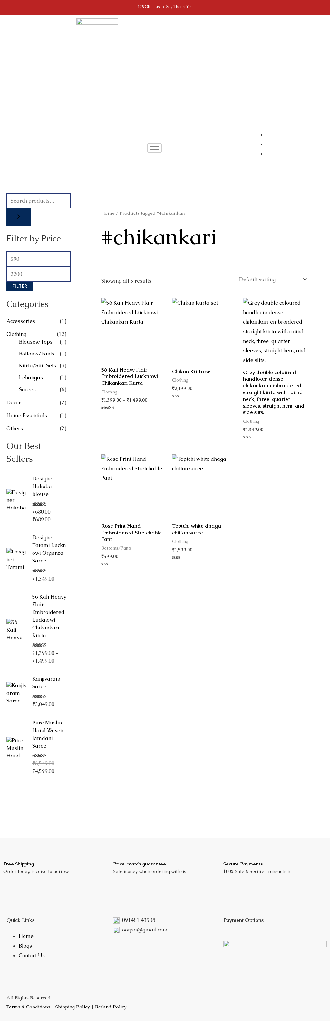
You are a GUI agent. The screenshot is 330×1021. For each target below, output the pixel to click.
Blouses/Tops (36, 341)
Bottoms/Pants (36, 353)
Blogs (25, 945)
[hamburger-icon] (154, 148)
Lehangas (31, 377)
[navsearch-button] (179, 146)
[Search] (18, 217)
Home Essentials (26, 415)
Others (14, 428)
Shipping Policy (72, 1007)
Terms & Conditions (28, 1007)
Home (108, 213)
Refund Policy (111, 1007)
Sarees (27, 389)
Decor (13, 402)
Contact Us (32, 955)
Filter (19, 286)
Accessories (20, 321)
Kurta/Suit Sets (37, 365)
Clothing (16, 334)
